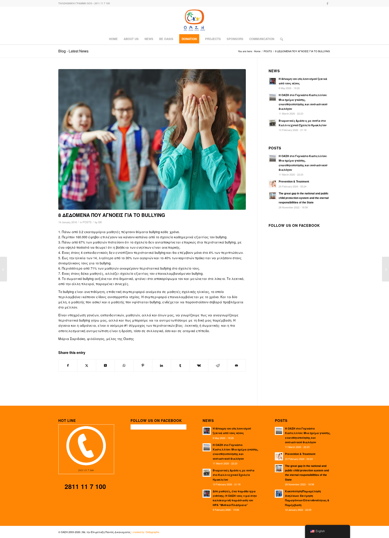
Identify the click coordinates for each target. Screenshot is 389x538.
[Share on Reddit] (217, 365)
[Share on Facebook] (68, 365)
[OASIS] (194, 20)
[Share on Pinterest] (143, 365)
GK (100, 222)
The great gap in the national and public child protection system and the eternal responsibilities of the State (304, 197)
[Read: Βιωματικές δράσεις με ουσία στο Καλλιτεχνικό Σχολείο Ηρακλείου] (273, 123)
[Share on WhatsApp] (124, 365)
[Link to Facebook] (327, 3)
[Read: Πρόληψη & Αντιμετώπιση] (273, 184)
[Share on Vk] (199, 365)
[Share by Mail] (236, 365)
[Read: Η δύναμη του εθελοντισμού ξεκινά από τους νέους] (273, 81)
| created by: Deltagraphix (145, 532)
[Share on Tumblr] (180, 365)
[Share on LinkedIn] (161, 365)
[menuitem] (113, 39)
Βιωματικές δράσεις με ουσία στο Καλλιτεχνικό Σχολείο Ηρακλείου (233, 474)
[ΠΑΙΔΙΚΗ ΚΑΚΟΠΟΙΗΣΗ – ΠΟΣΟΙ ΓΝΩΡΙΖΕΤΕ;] (3, 269)
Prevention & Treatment (294, 181)
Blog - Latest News (73, 51)
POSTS (87, 222)
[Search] (280, 39)
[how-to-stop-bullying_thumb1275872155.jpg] (152, 139)
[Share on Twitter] (86, 365)
